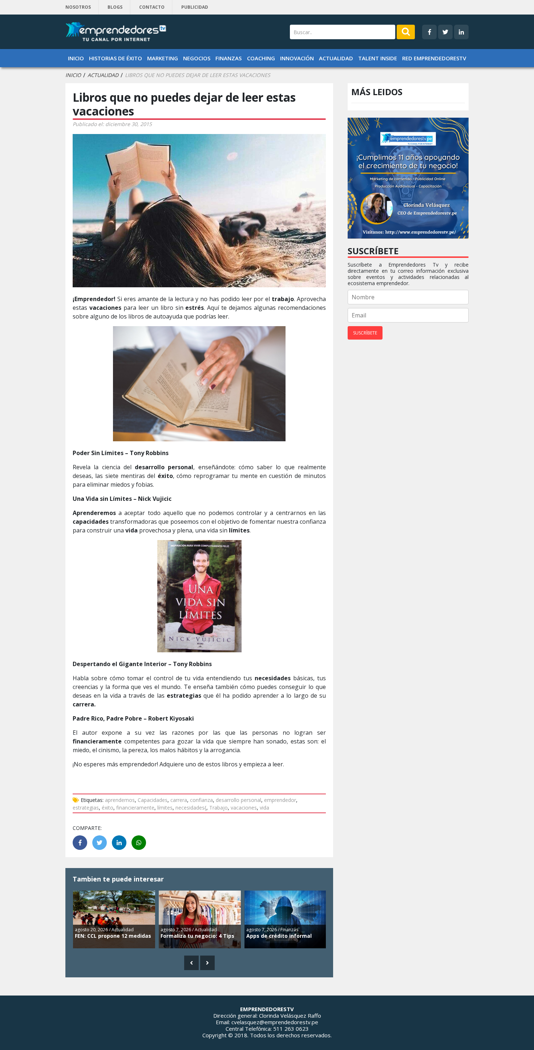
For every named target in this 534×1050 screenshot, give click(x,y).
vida (264, 807)
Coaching (261, 58)
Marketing (162, 58)
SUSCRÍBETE (365, 333)
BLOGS (115, 7)
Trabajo (218, 807)
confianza (201, 799)
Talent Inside (377, 58)
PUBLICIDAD (194, 7)
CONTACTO (152, 7)
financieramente (135, 807)
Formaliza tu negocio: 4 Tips (197, 935)
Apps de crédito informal (279, 935)
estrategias (86, 807)
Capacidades (152, 799)
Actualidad (336, 58)
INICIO (73, 75)
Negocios (196, 58)
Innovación (297, 58)
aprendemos (120, 799)
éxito (107, 807)
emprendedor (280, 799)
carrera (178, 799)
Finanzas (228, 58)
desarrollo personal (238, 799)
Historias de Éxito (115, 58)
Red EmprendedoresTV (434, 58)
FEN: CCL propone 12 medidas (113, 935)
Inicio (76, 58)
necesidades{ (190, 807)
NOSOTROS (78, 7)
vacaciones (244, 807)
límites (165, 807)
